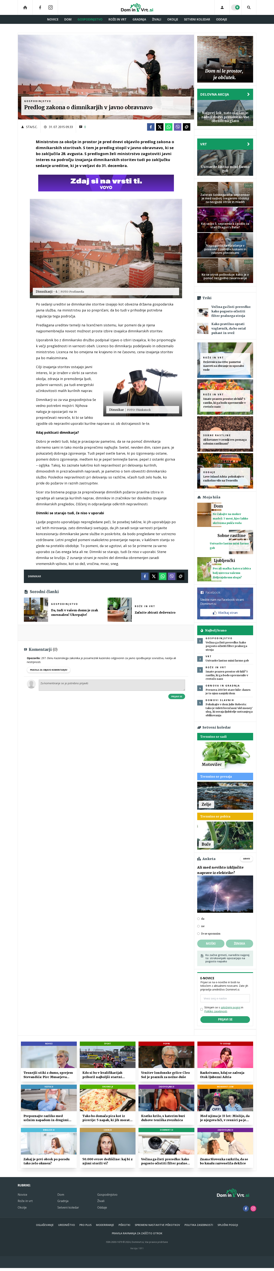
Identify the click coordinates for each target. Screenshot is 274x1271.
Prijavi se (176, 696)
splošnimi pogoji (230, 1007)
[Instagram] (50, 7)
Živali (156, 19)
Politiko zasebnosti (215, 1011)
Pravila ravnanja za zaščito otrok (137, 1233)
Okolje (172, 19)
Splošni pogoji (228, 1225)
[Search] (249, 7)
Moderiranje (105, 1225)
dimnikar (34, 576)
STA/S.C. (31, 127)
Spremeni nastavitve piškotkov (157, 1225)
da (202, 918)
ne (202, 926)
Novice (52, 19)
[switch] (235, 7)
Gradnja (139, 19)
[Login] (222, 7)
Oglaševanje (45, 1225)
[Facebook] (40, 7)
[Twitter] (159, 127)
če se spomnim (210, 933)
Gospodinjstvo (90, 19)
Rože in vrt (117, 19)
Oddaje (221, 19)
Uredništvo (66, 1225)
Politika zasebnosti (199, 1225)
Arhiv (246, 858)
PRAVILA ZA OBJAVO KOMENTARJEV (48, 669)
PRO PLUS (85, 1225)
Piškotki (124, 1225)
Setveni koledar (197, 19)
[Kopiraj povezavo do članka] (186, 127)
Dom (68, 19)
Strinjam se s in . (223, 1009)
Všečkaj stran (228, 613)
